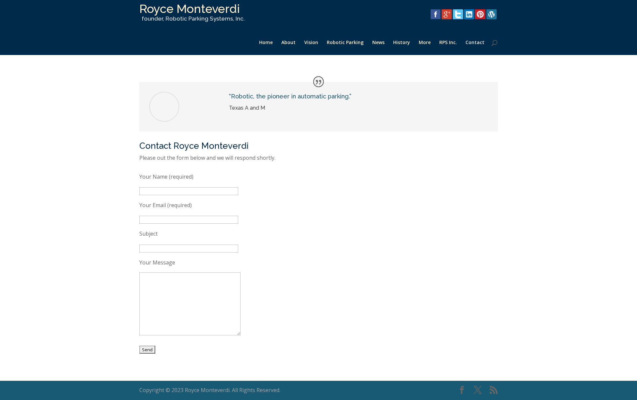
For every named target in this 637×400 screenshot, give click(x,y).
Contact (474, 42)
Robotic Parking (345, 42)
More (425, 42)
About (288, 42)
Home (266, 42)
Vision (311, 42)
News (378, 42)
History (401, 42)
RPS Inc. (448, 42)
